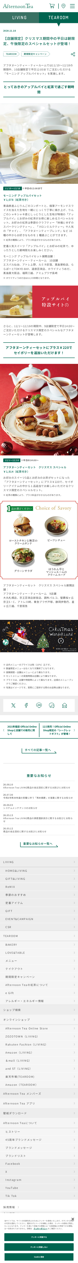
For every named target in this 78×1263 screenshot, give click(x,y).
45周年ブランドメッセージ (23, 1139)
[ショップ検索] (65, 6)
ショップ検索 (12, 1010)
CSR (8, 927)
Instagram (13, 1179)
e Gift (9, 993)
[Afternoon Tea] (18, 6)
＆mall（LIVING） (18, 1060)
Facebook (12, 1163)
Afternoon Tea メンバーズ (22, 1093)
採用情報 (9, 1207)
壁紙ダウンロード (15, 1113)
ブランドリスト (15, 1156)
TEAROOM (10, 936)
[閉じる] (73, 1219)
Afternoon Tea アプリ (19, 1103)
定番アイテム (14, 903)
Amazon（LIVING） (19, 1052)
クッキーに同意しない (39, 1247)
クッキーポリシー (40, 1228)
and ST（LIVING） (18, 1068)
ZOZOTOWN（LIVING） (22, 1036)
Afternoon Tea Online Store (26, 1028)
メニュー (11, 960)
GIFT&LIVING (15, 878)
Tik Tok (11, 1196)
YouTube (11, 1187)
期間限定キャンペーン (20, 977)
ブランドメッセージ (18, 1147)
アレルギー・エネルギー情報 (24, 1001)
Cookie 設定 (39, 1257)
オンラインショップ (16, 1019)
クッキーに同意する (39, 1237)
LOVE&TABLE (15, 952)
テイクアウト (14, 968)
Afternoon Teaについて (20, 1123)
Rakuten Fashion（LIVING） (26, 1044)
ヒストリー (12, 1131)
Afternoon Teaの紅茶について (26, 985)
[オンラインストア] (52, 5)
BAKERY (11, 944)
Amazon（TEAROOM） (21, 1084)
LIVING (8, 862)
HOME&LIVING (16, 870)
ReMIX (10, 886)
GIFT (9, 911)
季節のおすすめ (15, 895)
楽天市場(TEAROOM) (20, 1076)
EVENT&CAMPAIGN (19, 919)
